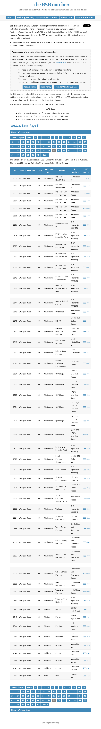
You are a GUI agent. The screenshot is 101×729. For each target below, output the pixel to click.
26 (80, 142)
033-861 (86, 267)
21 (54, 142)
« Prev (29, 138)
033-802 (86, 470)
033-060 (86, 626)
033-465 (86, 509)
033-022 (86, 407)
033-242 (86, 661)
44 (18, 151)
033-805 (86, 312)
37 (59, 146)
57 (85, 151)
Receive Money (30, 87)
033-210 (86, 479)
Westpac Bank (24, 132)
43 (12, 151)
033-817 (86, 288)
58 (12, 155)
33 (38, 146)
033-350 (86, 459)
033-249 (86, 646)
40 (75, 146)
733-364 (86, 353)
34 (43, 146)
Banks (10, 17)
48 (38, 151)
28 (12, 146)
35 (49, 146)
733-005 (86, 421)
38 (64, 146)
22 (59, 142)
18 (38, 142)
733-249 (86, 653)
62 (33, 155)
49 (43, 151)
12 (84, 138)
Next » (45, 155)
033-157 (86, 178)
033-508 (86, 201)
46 (28, 151)
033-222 (86, 518)
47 (33, 151)
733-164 (86, 332)
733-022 (86, 434)
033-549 (86, 542)
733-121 (86, 617)
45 (23, 151)
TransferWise (60, 63)
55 (75, 151)
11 (79, 138)
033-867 (86, 363)
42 (85, 146)
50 (49, 151)
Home (13, 132)
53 (64, 151)
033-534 (86, 384)
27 (85, 142)
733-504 (86, 208)
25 (75, 142)
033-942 (86, 488)
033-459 (86, 449)
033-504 (86, 193)
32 (33, 146)
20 (49, 142)
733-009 (86, 556)
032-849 (86, 601)
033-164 (86, 321)
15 (23, 142)
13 (12, 142)
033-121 (86, 610)
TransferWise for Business (66, 87)
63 (38, 155)
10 (74, 138)
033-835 (86, 246)
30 (23, 146)
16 (28, 142)
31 (28, 146)
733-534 (86, 395)
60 (23, 155)
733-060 (86, 637)
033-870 (86, 278)
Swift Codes (67, 17)
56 (80, 151)
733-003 (86, 591)
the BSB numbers (52, 4)
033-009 (86, 529)
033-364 (86, 342)
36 (54, 146)
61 (28, 155)
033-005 (86, 374)
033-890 (86, 498)
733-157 (86, 186)
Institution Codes (85, 17)
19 (43, 142)
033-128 (86, 676)
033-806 (86, 303)
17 (33, 142)
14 (18, 142)
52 (59, 151)
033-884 (86, 225)
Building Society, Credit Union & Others (37, 17)
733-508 (86, 216)
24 (69, 142)
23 (64, 142)
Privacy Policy (54, 723)
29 (18, 146)
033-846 (86, 236)
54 (69, 151)
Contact (45, 723)
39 (69, 146)
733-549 (86, 573)
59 (18, 155)
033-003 (86, 584)
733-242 (86, 668)
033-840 (86, 257)
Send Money (46, 87)
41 (80, 146)
